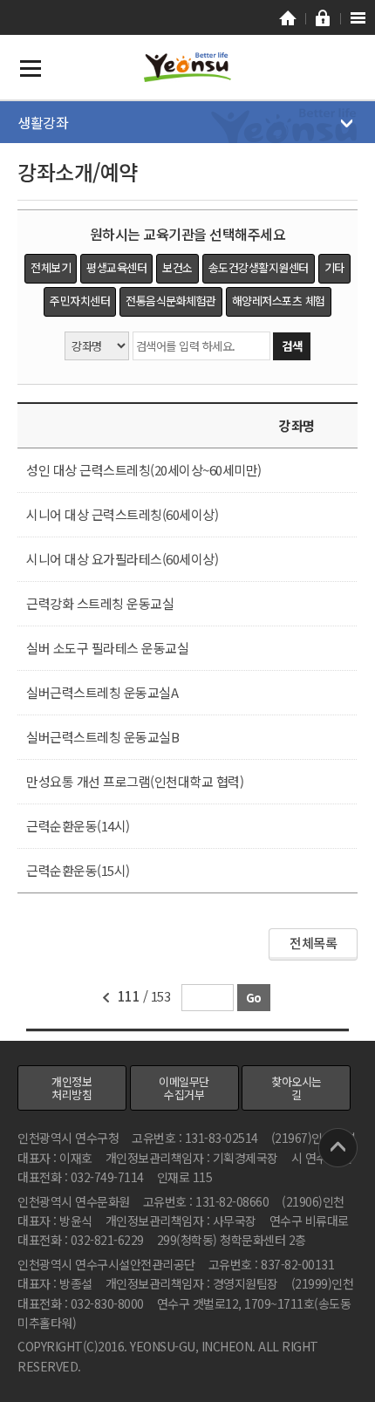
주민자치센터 (80, 300)
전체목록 (313, 943)
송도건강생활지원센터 (258, 267)
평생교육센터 (116, 267)
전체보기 (51, 267)
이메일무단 (184, 1088)
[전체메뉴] (357, 17)
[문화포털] (287, 17)
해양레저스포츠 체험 (278, 300)
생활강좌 (42, 122)
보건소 (177, 267)
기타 (334, 267)
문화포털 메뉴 (30, 68)
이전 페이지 (105, 998)
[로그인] (322, 17)
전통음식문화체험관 (171, 300)
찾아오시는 (296, 1088)
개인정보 (71, 1088)
